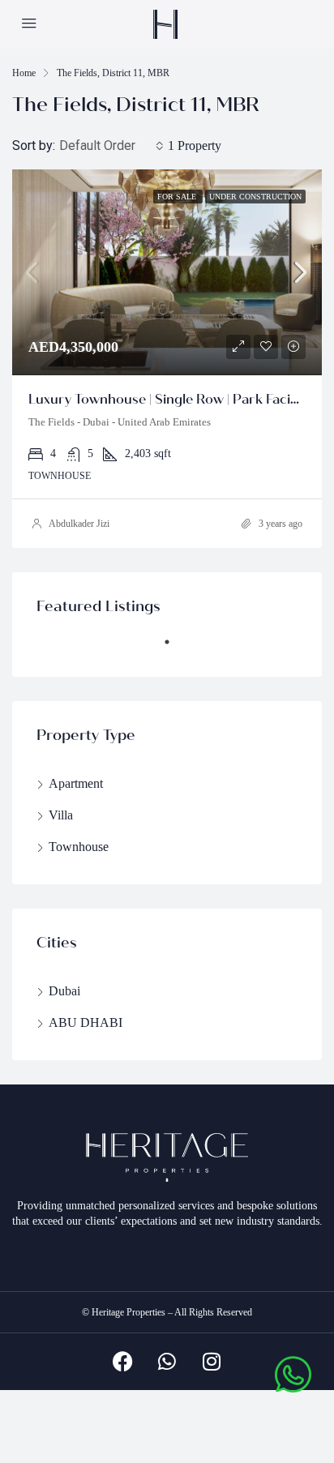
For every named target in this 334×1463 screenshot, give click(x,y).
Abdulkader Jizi (79, 523)
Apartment (76, 783)
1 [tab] (175, 648)
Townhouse (79, 846)
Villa (61, 815)
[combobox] (111, 146)
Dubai (64, 991)
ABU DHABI (85, 1022)
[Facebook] (122, 1361)
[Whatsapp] (167, 1361)
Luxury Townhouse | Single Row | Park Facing (167, 399)
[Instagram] (211, 1361)
